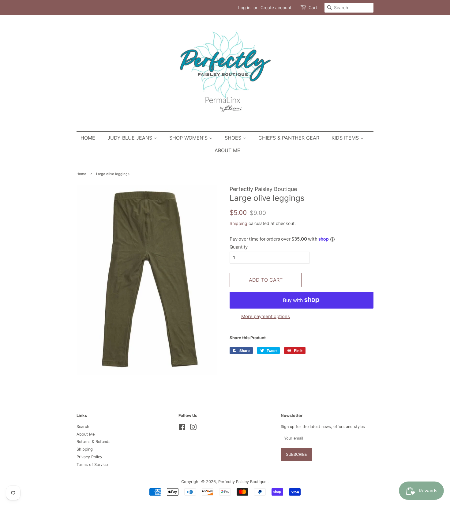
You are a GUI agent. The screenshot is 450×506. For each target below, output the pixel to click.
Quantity (239, 247)
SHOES (234, 138)
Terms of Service (92, 464)
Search (83, 426)
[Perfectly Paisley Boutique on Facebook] (182, 428)
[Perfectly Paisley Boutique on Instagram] (193, 428)
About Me (227, 150)
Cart (313, 7)
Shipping (238, 223)
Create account (276, 7)
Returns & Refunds (94, 441)
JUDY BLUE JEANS (130, 138)
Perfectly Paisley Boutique (243, 481)
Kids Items (346, 138)
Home (88, 138)
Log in (244, 7)
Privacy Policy (89, 457)
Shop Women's (189, 138)
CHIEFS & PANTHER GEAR (288, 138)
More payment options (265, 316)
